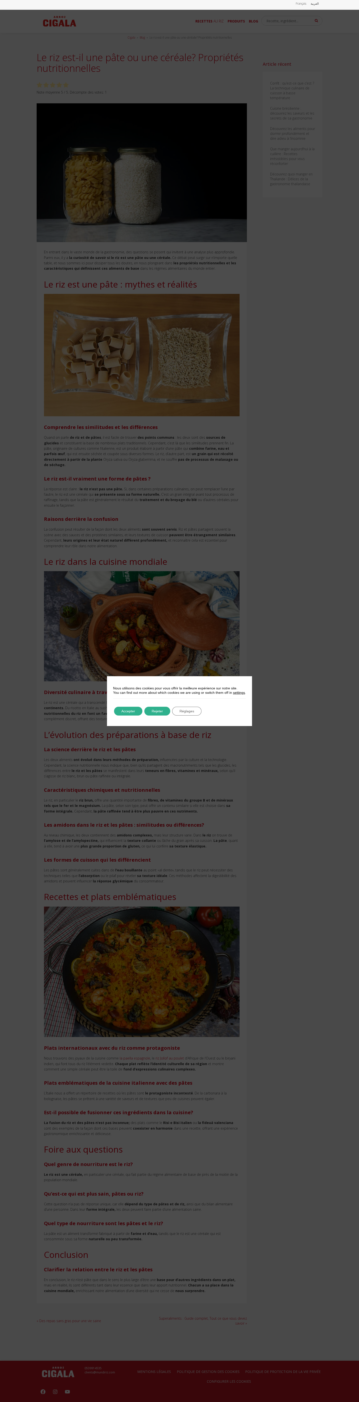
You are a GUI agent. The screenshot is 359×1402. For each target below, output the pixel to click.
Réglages (187, 711)
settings (239, 693)
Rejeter (157, 711)
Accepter (128, 711)
